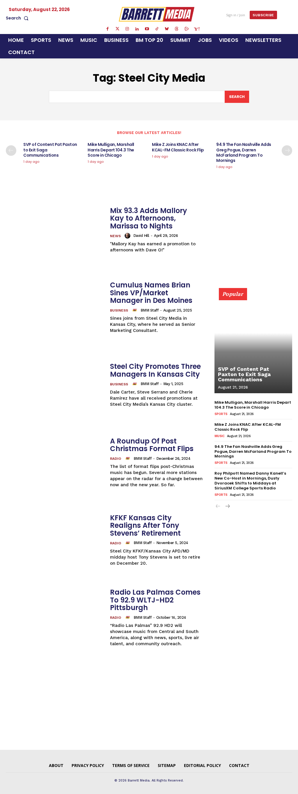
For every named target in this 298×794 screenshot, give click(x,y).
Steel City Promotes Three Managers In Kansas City (155, 370)
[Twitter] (117, 29)
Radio (115, 459)
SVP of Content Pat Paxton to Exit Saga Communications (244, 374)
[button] (18, 18)
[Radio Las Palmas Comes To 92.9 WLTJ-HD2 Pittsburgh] (55, 617)
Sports (221, 414)
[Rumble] (186, 29)
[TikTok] (157, 29)
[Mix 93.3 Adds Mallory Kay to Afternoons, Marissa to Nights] (55, 230)
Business (119, 310)
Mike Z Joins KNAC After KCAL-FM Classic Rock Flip (178, 147)
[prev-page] (11, 150)
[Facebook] (107, 29)
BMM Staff (150, 310)
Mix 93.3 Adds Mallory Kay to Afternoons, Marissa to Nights (148, 218)
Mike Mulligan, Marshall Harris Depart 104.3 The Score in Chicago (111, 150)
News (115, 236)
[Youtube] (147, 29)
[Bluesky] (167, 29)
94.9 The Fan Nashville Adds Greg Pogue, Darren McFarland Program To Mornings (243, 152)
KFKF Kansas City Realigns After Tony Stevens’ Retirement (145, 525)
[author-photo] (128, 236)
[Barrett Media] (156, 14)
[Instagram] (127, 29)
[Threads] (177, 29)
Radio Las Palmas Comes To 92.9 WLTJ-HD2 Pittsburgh (155, 599)
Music (219, 436)
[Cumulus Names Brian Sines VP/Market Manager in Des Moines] (55, 307)
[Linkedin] (137, 29)
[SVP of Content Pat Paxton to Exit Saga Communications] (253, 343)
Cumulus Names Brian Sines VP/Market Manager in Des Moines (151, 292)
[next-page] (287, 150)
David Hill (141, 235)
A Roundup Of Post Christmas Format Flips (152, 444)
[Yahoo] (196, 29)
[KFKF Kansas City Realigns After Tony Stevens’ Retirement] (55, 540)
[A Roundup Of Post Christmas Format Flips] (55, 462)
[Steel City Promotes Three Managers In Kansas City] (55, 385)
